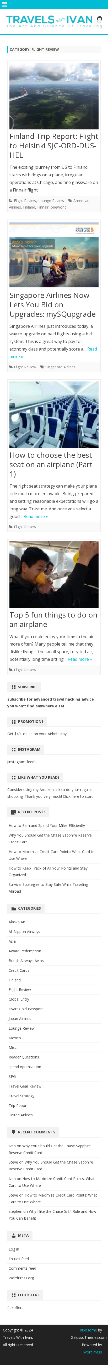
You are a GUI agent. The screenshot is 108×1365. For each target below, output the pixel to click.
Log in (14, 1249)
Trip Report (18, 1105)
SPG (12, 1076)
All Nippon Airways (24, 931)
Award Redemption (25, 950)
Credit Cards (19, 970)
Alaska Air (17, 921)
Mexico (15, 1037)
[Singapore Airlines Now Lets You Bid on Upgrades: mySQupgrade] (54, 256)
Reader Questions (24, 1057)
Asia (12, 941)
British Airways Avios (26, 960)
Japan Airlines (20, 1018)
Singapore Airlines (60, 366)
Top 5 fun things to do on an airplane (53, 619)
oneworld (59, 207)
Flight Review (25, 200)
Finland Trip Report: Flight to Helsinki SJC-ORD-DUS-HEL (53, 145)
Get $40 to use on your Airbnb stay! (37, 733)
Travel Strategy (21, 1095)
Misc (13, 1047)
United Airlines (21, 1114)
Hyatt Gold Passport (26, 1008)
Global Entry (19, 999)
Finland (29, 207)
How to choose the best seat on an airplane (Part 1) (51, 464)
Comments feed (22, 1268)
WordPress (92, 1352)
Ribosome (88, 1330)
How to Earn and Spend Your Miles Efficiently (47, 825)
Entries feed (19, 1258)
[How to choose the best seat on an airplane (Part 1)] (54, 416)
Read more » (36, 516)
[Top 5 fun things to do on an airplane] (54, 575)
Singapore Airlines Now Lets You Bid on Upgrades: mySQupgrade (52, 304)
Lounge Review (51, 200)
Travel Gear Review (25, 1086)
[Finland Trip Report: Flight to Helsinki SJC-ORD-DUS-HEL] (54, 97)
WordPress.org (21, 1277)
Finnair (42, 207)
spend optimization (25, 1066)
